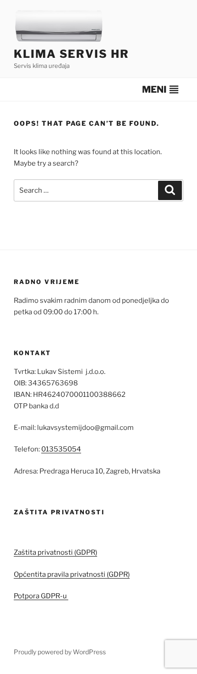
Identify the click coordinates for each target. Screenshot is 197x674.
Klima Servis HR (71, 54)
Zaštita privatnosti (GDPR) (55, 552)
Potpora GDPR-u (41, 596)
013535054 (61, 449)
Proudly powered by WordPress (60, 652)
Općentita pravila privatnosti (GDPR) (72, 574)
